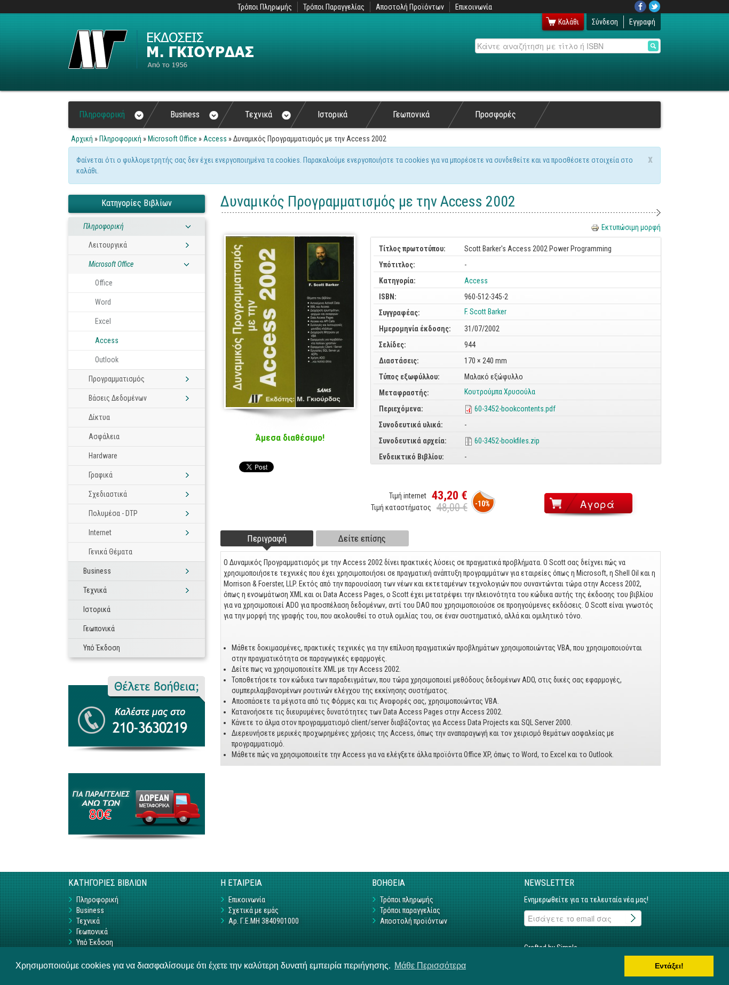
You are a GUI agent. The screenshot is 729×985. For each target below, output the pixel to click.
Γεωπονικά (411, 114)
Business (185, 114)
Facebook (640, 6)
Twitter (655, 6)
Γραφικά (101, 475)
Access (215, 138)
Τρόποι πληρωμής (406, 899)
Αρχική (82, 138)
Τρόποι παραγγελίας (410, 910)
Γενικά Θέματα (110, 551)
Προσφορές (495, 114)
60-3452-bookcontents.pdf (515, 408)
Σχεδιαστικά (108, 494)
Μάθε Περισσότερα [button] (430, 965)
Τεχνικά (258, 114)
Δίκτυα (99, 417)
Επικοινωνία (473, 7)
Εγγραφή (642, 22)
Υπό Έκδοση (101, 648)
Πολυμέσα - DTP (113, 513)
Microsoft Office (172, 138)
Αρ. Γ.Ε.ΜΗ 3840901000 (263, 921)
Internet (100, 532)
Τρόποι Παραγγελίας (333, 7)
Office (104, 283)
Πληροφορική (102, 114)
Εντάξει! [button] (669, 966)
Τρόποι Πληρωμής (264, 7)
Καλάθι (568, 22)
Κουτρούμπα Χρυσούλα (499, 391)
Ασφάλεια (104, 436)
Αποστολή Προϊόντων (410, 7)
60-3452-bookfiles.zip (507, 440)
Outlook (106, 359)
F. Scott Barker (485, 311)
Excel (103, 321)
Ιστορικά (332, 114)
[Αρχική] (160, 49)
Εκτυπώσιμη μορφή (631, 227)
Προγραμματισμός (117, 379)
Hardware (103, 455)
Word (103, 302)
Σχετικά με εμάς (253, 910)
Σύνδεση (605, 22)
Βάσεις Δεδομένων (118, 398)
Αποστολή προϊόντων (413, 921)
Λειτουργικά (108, 245)
